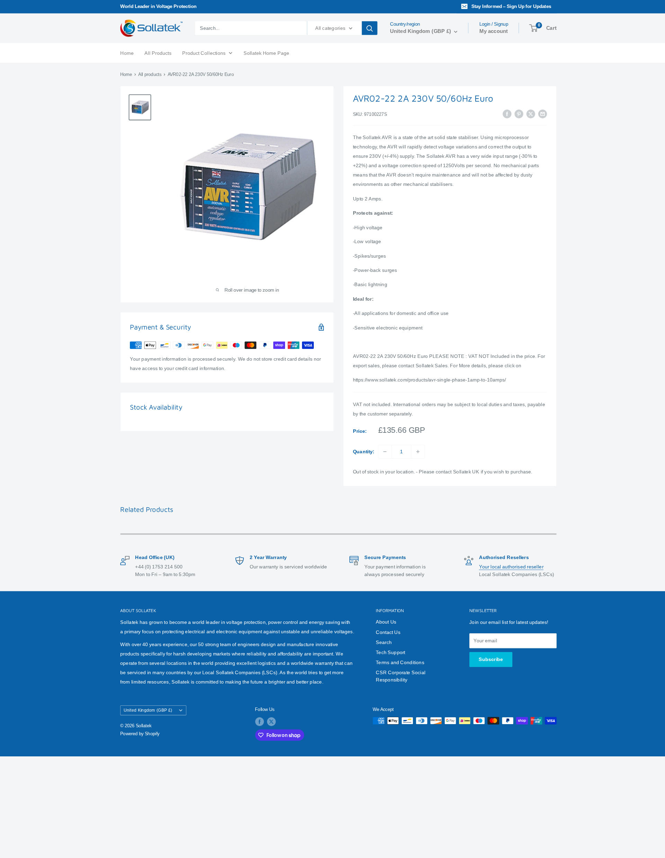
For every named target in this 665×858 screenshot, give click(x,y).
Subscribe (491, 659)
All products (149, 74)
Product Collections (203, 52)
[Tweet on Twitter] (530, 113)
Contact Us (388, 632)
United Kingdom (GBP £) (148, 710)
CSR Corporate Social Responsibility (400, 676)
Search (384, 642)
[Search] (370, 28)
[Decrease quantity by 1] (384, 451)
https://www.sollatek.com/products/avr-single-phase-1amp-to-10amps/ (429, 380)
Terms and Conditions (400, 662)
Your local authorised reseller (511, 566)
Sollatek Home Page (266, 52)
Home (127, 52)
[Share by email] (542, 113)
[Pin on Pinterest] (519, 113)
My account (493, 31)
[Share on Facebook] (507, 113)
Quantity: (363, 451)
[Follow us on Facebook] (259, 721)
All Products (157, 52)
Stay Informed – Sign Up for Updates (511, 6)
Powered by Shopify (139, 733)
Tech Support (390, 652)
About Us (386, 622)
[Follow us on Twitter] (271, 721)
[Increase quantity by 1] (418, 451)
